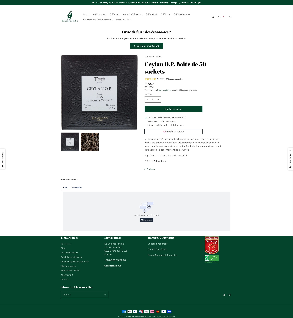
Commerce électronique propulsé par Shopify (157, 316)
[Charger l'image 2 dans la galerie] (90, 142)
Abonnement (67, 275)
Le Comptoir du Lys (132, 316)
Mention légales (68, 266)
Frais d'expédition (164, 90)
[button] (123, 19)
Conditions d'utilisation (72, 257)
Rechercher (66, 244)
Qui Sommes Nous (69, 252)
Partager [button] (151, 169)
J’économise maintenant (146, 46)
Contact (64, 279)
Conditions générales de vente (75, 261)
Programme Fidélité (70, 270)
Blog (63, 248)
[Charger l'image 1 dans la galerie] (70, 142)
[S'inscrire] (105, 294)
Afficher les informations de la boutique (165, 125)
